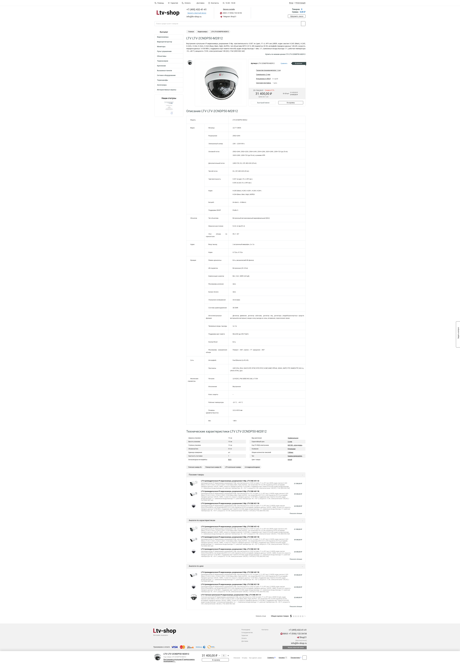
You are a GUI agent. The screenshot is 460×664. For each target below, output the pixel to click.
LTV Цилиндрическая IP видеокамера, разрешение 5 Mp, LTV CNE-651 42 (230, 481)
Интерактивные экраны (166, 90)
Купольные (291, 449)
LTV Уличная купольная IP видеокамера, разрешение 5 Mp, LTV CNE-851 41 (231, 595)
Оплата (187, 3)
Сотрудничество (247, 632)
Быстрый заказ (263, 103)
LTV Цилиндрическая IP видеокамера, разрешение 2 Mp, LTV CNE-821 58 (230, 503)
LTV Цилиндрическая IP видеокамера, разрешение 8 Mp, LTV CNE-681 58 (230, 491)
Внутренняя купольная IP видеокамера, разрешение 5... (179, 660)
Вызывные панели (164, 70)
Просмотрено (295, 657)
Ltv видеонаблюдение (252, 467)
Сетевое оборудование (166, 75)
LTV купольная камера (233, 467)
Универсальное (293, 438)
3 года (290, 441)
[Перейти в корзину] (289, 10)
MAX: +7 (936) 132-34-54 (232, 13)
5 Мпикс (290, 452)
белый (290, 459)
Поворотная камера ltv (213, 467)
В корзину (291, 103)
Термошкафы (162, 80)
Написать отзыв (261, 616)
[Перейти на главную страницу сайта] (168, 13)
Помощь (160, 3)
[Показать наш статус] (169, 108)
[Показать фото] (189, 62)
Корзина (282, 657)
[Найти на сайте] (303, 23)
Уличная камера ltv (195, 467)
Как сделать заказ (255, 658)
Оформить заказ (296, 16)
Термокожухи (162, 61)
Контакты (215, 3)
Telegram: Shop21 (229, 17)
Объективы (161, 56)
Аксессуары (162, 85)
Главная (191, 32)
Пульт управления (164, 51)
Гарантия (174, 3)
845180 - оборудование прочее (298, 445)
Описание (236, 658)
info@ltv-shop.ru (299, 643)
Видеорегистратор (164, 42)
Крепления (161, 66)
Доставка (200, 3)
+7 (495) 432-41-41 (196, 9)
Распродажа (246, 630)
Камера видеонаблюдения (297, 456)
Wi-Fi (229, 459)
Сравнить (270, 657)
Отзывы (244, 658)
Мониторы (161, 46)
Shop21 (303, 637)
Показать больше (296, 513)
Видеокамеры (163, 37)
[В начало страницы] (304, 657)
